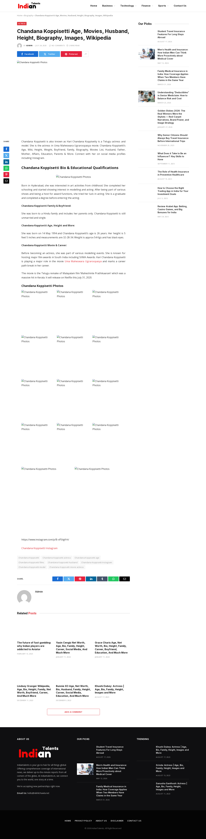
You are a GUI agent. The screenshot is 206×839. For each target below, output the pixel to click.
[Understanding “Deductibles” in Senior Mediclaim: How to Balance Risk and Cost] (146, 96)
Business (107, 5)
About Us (101, 820)
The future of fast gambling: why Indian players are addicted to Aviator (34, 646)
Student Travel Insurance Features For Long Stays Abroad (171, 34)
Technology (127, 5)
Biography (28, 15)
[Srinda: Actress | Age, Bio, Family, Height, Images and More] (145, 769)
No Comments (58, 45)
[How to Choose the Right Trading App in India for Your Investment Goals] (146, 192)
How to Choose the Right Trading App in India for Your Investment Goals (173, 191)
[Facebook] (6, 149)
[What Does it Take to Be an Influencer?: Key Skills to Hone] (146, 157)
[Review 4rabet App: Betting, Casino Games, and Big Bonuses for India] (146, 210)
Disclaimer (117, 820)
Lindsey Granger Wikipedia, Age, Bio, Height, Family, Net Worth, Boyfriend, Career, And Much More (34, 691)
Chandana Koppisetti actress (57, 557)
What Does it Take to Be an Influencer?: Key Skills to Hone (172, 156)
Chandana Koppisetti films (31, 562)
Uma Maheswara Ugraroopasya (83, 261)
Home (93, 5)
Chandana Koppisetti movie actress (66, 567)
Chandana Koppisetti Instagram (39, 548)
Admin (29, 45)
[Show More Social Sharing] (86, 54)
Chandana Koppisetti (29, 557)
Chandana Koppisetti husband (63, 562)
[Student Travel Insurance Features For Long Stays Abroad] (146, 35)
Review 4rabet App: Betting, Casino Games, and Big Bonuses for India (172, 209)
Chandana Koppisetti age (87, 557)
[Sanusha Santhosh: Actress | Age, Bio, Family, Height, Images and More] (145, 787)
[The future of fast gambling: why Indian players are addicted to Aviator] (34, 629)
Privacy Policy (83, 820)
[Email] (6, 181)
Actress (21, 23)
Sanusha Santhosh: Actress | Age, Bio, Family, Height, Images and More (171, 786)
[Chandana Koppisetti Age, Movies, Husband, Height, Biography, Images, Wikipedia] (73, 98)
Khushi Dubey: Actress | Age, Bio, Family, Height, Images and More (109, 689)
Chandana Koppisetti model (32, 567)
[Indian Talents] (29, 5)
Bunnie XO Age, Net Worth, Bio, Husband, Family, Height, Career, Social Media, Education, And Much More (73, 691)
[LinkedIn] (6, 161)
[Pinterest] (6, 174)
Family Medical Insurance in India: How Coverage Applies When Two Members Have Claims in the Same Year (173, 75)
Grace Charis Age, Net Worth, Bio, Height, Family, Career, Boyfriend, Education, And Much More (111, 647)
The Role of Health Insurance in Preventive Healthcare (173, 173)
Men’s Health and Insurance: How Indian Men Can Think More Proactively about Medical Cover (173, 54)
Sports (162, 5)
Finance (146, 5)
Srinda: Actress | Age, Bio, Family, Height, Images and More (170, 768)
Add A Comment (73, 712)
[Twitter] (6, 155)
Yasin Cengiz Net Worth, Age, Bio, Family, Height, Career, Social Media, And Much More (71, 647)
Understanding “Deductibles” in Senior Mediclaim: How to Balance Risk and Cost (173, 95)
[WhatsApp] (6, 168)
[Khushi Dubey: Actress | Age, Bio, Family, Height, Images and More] (112, 672)
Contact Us (180, 5)
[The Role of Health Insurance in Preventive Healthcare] (146, 175)
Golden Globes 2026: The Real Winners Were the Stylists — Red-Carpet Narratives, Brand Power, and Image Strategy (173, 116)
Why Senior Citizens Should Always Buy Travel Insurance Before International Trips (173, 138)
